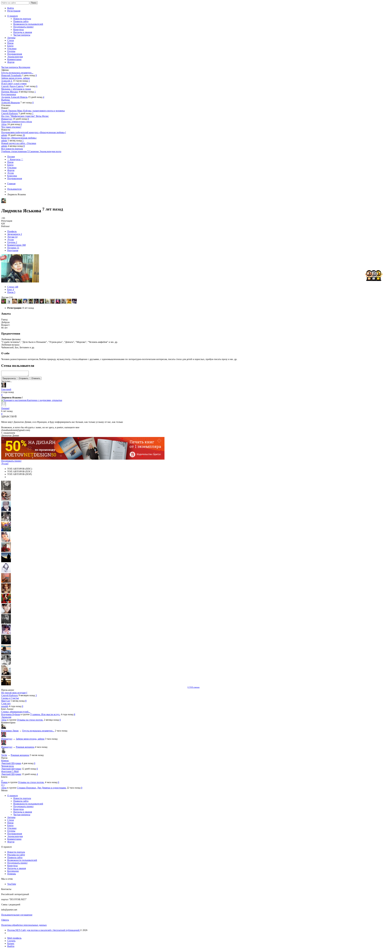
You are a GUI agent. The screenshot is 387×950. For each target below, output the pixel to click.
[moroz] (6, 633)
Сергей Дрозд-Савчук (12, 86)
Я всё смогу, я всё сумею (14, 83)
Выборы (5, 100)
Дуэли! (4, 463)
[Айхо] (6, 602)
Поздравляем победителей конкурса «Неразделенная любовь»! (33, 132)
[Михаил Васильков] (9, 302)
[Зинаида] (4, 302)
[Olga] (6, 612)
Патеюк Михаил (9, 91)
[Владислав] (6, 653)
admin (4, 135)
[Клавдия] (42, 302)
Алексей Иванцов (10, 102)
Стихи (12, 286)
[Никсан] (15, 302)
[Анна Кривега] (6, 551)
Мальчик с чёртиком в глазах (16, 89)
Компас (5, 760)
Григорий (6, 389)
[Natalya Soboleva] (6, 489)
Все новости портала (12, 148)
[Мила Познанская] (6, 674)
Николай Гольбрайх (11, 75)
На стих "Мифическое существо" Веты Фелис (25, 116)
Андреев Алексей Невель (14, 97)
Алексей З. (6, 81)
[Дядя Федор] (6, 643)
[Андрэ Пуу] (31, 302)
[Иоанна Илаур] (74, 302)
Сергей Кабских (9, 113)
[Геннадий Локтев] (20, 302)
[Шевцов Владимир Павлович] (64, 302)
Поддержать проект (11, 461)
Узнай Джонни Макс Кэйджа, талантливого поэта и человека (33, 110)
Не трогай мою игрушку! (14, 692)
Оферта (5, 920)
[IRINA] (6, 623)
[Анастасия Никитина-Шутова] (69, 302)
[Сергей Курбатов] (53, 302)
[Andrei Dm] (6, 561)
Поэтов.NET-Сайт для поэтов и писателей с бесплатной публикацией (43, 930)
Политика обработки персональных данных (24, 925)
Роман (4, 782)
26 (24, 135)
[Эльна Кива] (6, 541)
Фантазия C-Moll (10, 771)
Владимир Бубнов (10, 714)
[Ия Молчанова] (47, 302)
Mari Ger (5, 701)
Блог (10, 289)
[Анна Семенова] (6, 500)
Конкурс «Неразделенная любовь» (19, 138)
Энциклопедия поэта (50, 151)
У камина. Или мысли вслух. (45, 714)
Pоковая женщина (25, 747)
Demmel (5, 408)
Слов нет (6, 703)
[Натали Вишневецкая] (6, 592)
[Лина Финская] (25, 302)
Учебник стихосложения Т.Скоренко (20, 151)
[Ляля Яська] (6, 510)
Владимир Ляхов (10, 730)
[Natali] (6, 664)
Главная (11, 183)
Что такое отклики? (11, 127)
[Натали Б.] (58, 302)
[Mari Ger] (6, 530)
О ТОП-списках (193, 687)
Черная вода (7, 766)
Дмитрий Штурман (11, 763)
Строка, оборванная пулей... (15, 711)
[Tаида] (6, 520)
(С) (2, 785)
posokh (4, 706)
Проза (11, 292)
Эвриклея (6, 717)
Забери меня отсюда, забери (15, 78)
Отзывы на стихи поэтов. (30, 720)
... (2, 779)
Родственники (8, 94)
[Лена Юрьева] (6, 571)
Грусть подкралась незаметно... (17, 72)
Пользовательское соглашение (16, 914)
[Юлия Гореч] (6, 684)
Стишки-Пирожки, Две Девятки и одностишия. (41, 787)
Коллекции (24, 67)
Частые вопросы (10, 67)
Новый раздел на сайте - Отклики (18, 143)
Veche (4, 755)
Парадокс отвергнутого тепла (16, 121)
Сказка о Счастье (10, 698)
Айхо (4, 124)
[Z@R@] (36, 302)
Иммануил (6, 119)
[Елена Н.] (6, 582)
